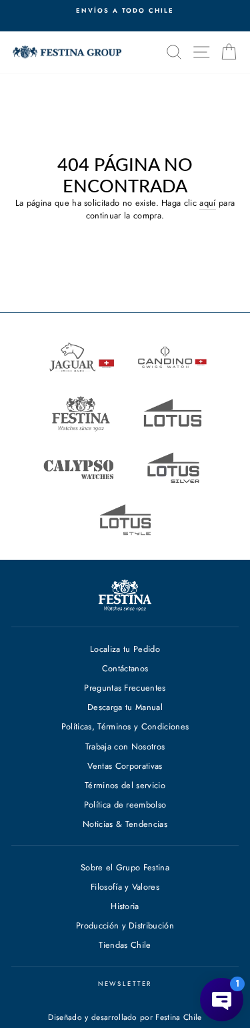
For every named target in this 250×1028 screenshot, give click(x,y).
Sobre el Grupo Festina (125, 867)
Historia (125, 906)
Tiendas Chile (125, 944)
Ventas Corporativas (124, 765)
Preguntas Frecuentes (124, 687)
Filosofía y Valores (125, 886)
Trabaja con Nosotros (125, 746)
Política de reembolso (125, 804)
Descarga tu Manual (125, 707)
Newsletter (125, 984)
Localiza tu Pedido (125, 649)
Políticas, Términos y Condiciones (125, 726)
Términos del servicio (125, 785)
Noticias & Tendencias (125, 824)
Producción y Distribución (125, 925)
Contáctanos (125, 668)
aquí (207, 203)
